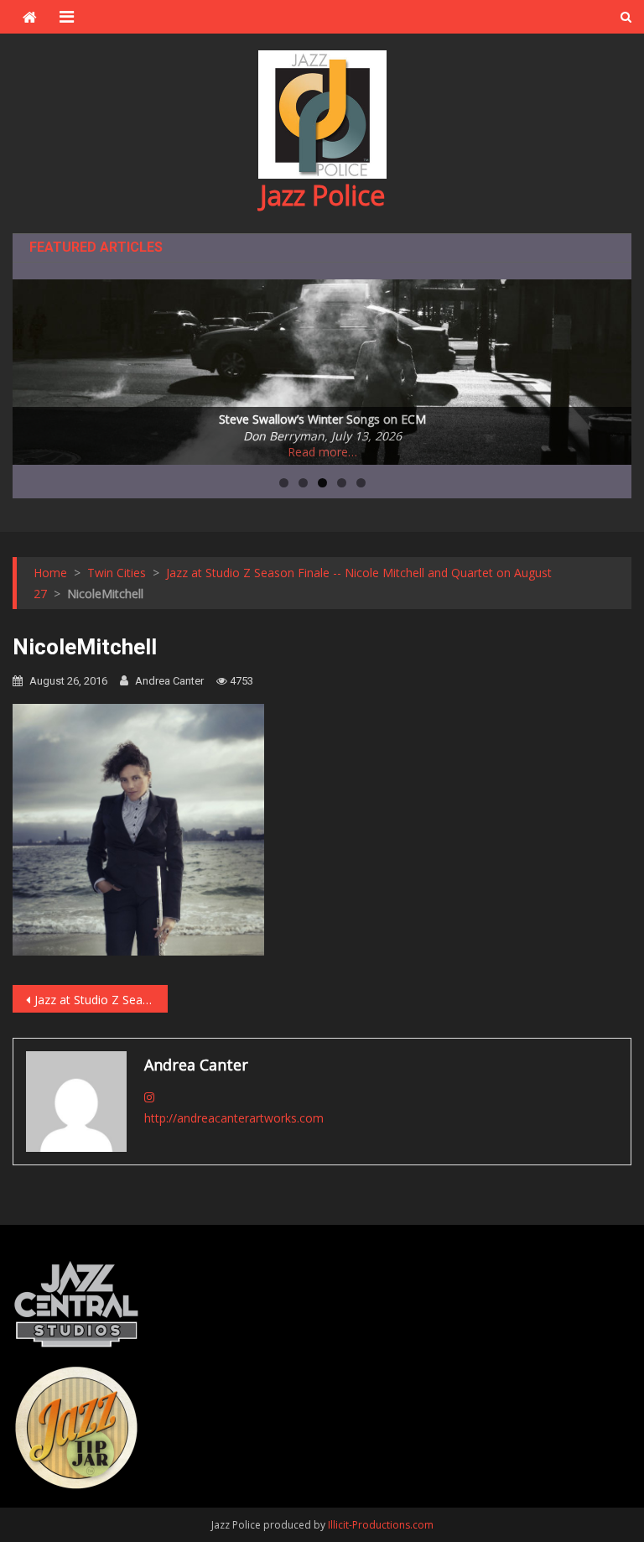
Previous (33, 367)
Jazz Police (322, 195)
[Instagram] (149, 1097)
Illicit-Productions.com (381, 1525)
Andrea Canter (169, 681)
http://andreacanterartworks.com (234, 1118)
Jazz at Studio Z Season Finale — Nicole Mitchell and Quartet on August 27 (100, 1000)
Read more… (322, 452)
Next (610, 367)
